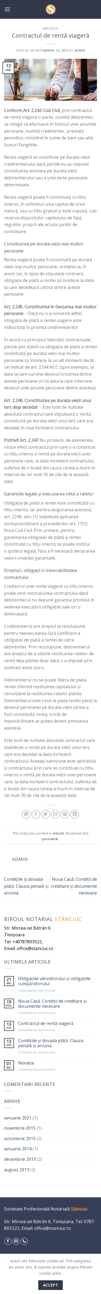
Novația (26, 1062)
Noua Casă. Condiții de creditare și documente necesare (74, 886)
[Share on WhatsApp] (26, 814)
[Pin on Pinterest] (65, 814)
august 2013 (16, 1170)
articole (50, 28)
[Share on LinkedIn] (74, 814)
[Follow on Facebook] (8, 1241)
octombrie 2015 (20, 1138)
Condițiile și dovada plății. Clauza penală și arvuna (26, 886)
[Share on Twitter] (45, 814)
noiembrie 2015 (20, 1128)
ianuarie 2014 (18, 1149)
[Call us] (24, 1241)
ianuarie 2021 (18, 1118)
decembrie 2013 (20, 1159)
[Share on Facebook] (36, 814)
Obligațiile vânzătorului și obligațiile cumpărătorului (54, 981)
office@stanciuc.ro (52, 1228)
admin (80, 50)
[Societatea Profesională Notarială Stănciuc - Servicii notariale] (50, 9)
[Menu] (7, 9)
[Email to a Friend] (55, 814)
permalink (50, 838)
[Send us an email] (16, 1241)
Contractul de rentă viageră (46, 1023)
